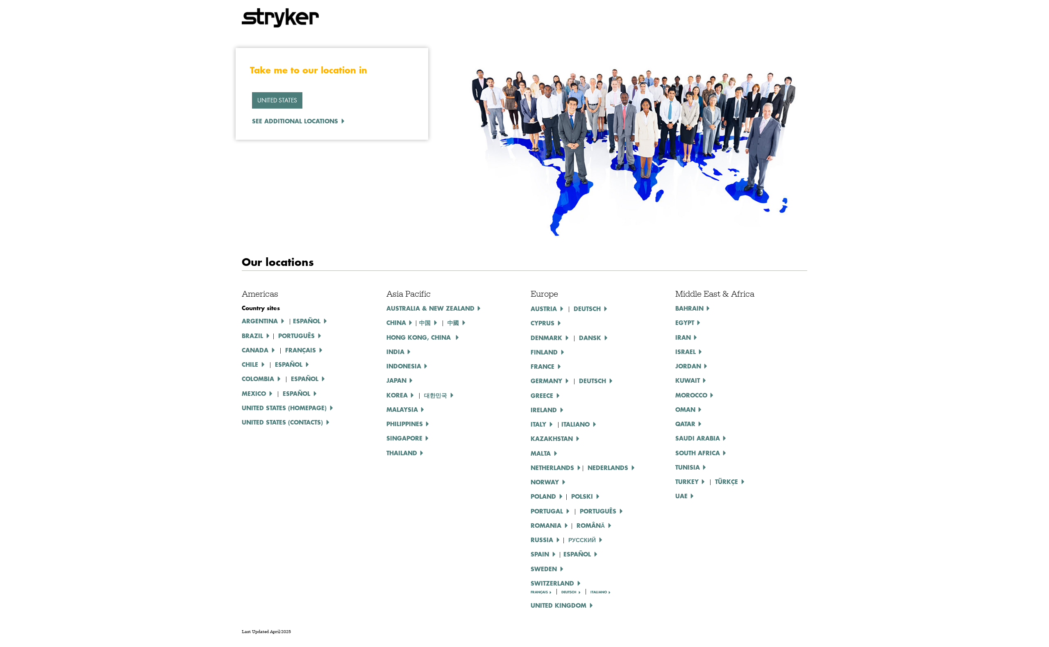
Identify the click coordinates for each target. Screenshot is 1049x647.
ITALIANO (575, 424)
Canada (255, 350)
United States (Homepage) (284, 408)
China (396, 322)
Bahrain (689, 308)
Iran (683, 337)
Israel (685, 351)
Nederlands (608, 467)
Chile (250, 364)
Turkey (687, 481)
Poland (543, 496)
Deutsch (592, 381)
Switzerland (552, 583)
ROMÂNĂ (591, 525)
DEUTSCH (587, 308)
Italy (538, 424)
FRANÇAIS (539, 592)
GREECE (542, 395)
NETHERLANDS (552, 467)
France (542, 366)
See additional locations (295, 121)
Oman (685, 409)
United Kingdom (558, 605)
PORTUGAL (547, 511)
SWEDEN (544, 569)
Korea (397, 395)
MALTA (541, 453)
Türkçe (726, 481)
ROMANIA (546, 525)
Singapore (404, 438)
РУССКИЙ (582, 540)
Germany (546, 381)
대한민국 (435, 395)
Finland (544, 352)
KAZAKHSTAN (552, 438)
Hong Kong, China (419, 337)
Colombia (258, 379)
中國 (453, 322)
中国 (425, 322)
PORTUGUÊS (598, 511)
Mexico (254, 393)
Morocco (691, 395)
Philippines (404, 424)
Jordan (688, 366)
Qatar (685, 424)
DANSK (590, 338)
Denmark (546, 338)
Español (306, 321)
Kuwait (687, 380)
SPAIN (540, 554)
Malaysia (402, 409)
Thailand (401, 453)
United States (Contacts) (282, 422)
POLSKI (582, 496)
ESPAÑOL (288, 364)
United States (277, 100)
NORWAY (545, 482)
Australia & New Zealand (430, 308)
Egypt (684, 322)
